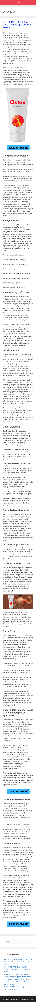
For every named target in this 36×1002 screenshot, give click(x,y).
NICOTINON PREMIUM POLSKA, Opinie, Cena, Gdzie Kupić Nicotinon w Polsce (17, 969)
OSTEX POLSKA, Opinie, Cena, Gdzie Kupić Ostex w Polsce (17, 25)
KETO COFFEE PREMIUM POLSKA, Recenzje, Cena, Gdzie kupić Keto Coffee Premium (16, 982)
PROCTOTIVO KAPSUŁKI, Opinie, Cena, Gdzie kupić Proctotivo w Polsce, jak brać (18, 962)
